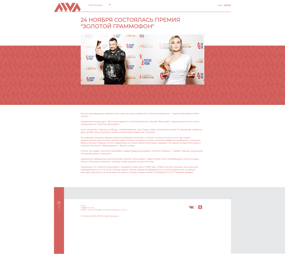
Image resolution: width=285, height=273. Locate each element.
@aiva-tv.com (89, 208)
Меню (227, 5)
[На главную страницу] (67, 7)
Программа (95, 5)
